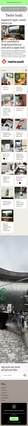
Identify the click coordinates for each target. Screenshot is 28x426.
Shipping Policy (5, 397)
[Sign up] (24, 375)
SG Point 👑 (4, 400)
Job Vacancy (4, 393)
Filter (4, 70)
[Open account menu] (22, 9)
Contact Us (4, 390)
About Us (3, 388)
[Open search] (6, 9)
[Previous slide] (1, 2)
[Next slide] (26, 2)
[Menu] (2, 9)
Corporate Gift (4, 395)
